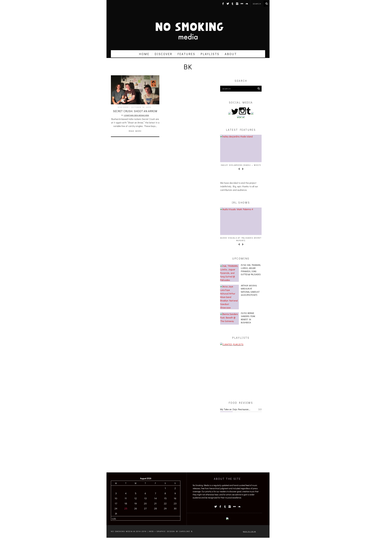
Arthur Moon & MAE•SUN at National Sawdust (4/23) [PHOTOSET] (250, 290)
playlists (210, 54)
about (231, 54)
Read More (135, 131)
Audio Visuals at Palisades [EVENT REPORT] (240, 239)
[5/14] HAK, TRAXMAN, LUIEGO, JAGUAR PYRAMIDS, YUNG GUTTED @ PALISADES (251, 270)
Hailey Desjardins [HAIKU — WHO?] (241, 165)
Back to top (248, 531)
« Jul (114, 518)
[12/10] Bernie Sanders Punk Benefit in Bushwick (248, 318)
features (186, 54)
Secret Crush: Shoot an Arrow (135, 111)
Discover (123, 107)
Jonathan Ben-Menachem (136, 115)
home (144, 54)
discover (163, 54)
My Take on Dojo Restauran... (235, 409)
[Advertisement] (241, 373)
